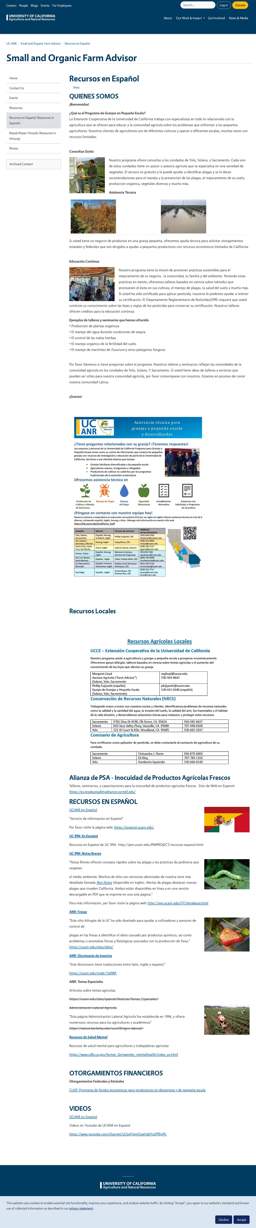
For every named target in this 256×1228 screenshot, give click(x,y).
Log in (224, 5)
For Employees (62, 5)
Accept (241, 1220)
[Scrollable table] (159, 218)
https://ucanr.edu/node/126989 (92, 973)
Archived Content (21, 164)
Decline (224, 1220)
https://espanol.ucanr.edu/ (134, 827)
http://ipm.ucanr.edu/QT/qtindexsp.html (178, 903)
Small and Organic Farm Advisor (41, 43)
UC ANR (11, 43)
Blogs (34, 5)
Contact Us (16, 88)
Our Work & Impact (189, 18)
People (23, 5)
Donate (240, 5)
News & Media (238, 18)
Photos (13, 148)
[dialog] (128, 1212)
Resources (15, 108)
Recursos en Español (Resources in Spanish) (31, 120)
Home (13, 78)
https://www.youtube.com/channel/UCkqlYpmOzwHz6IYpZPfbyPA (118, 1134)
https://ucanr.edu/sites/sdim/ (91, 947)
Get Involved (216, 18)
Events (45, 5)
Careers (11, 5)
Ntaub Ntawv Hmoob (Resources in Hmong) (32, 136)
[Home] (30, 18)
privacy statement (81, 1208)
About (168, 18)
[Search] (213, 5)
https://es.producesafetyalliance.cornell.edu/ (102, 791)
